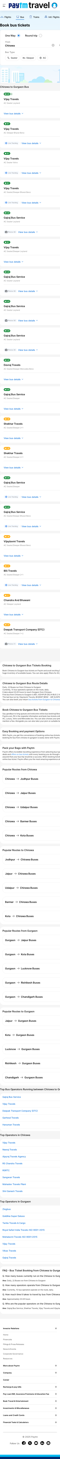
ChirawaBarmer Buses (21, 821)
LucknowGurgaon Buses (22, 1049)
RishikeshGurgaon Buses (22, 1063)
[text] (5, 17)
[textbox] (29, 46)
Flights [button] (7, 17)
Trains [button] (36, 17)
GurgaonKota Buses (19, 954)
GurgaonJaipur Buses (20, 940)
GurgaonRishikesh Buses (22, 982)
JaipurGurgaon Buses (20, 1020)
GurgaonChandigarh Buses (24, 996)
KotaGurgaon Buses (19, 1034)
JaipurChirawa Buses (20, 873)
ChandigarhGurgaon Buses (24, 1077)
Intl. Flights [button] (54, 17)
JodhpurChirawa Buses (21, 859)
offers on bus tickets (20, 754)
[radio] (13, 35)
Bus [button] (22, 17)
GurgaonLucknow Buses (22, 968)
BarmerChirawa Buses (21, 902)
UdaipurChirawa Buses (21, 887)
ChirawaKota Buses (19, 835)
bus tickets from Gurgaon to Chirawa (44, 699)
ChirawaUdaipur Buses (21, 807)
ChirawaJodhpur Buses (21, 778)
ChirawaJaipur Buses (20, 793)
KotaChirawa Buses (19, 916)
